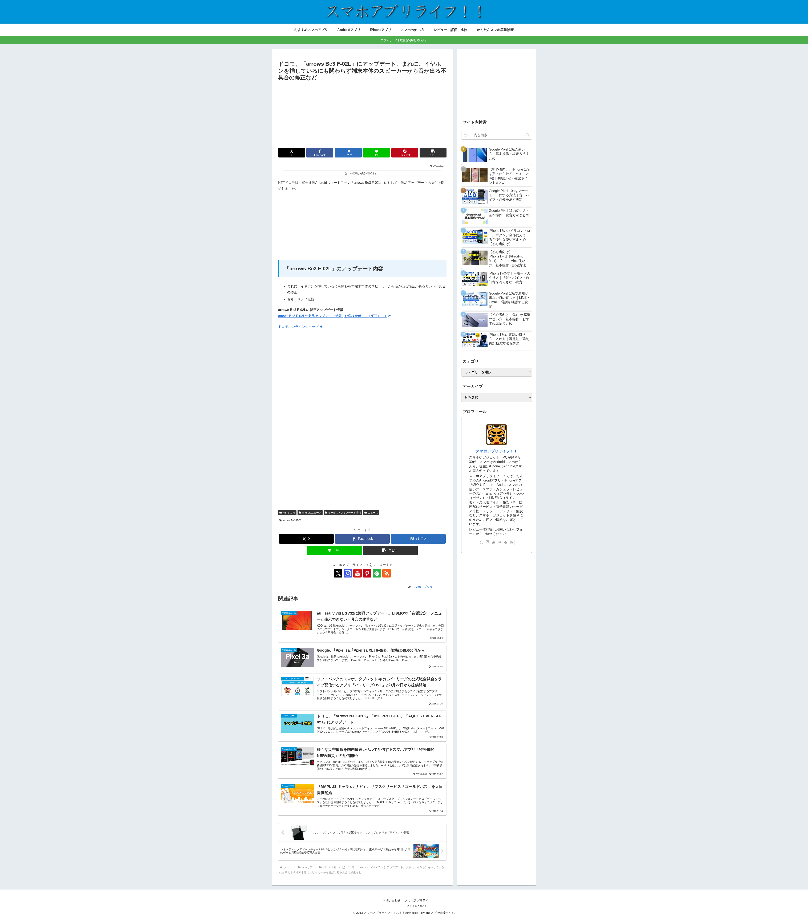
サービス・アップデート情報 (344, 512)
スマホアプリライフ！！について (416, 903)
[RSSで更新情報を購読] (386, 573)
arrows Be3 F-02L (293, 520)
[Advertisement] (362, 113)
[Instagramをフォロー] (348, 573)
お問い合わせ (391, 900)
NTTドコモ (289, 512)
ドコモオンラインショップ (298, 326)
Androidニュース (311, 512)
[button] (433, 152)
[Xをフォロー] (338, 573)
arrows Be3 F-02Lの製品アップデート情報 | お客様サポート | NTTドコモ (332, 316)
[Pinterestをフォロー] (367, 573)
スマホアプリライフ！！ (496, 451)
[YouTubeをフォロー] (357, 573)
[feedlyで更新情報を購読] (377, 573)
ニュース (373, 512)
